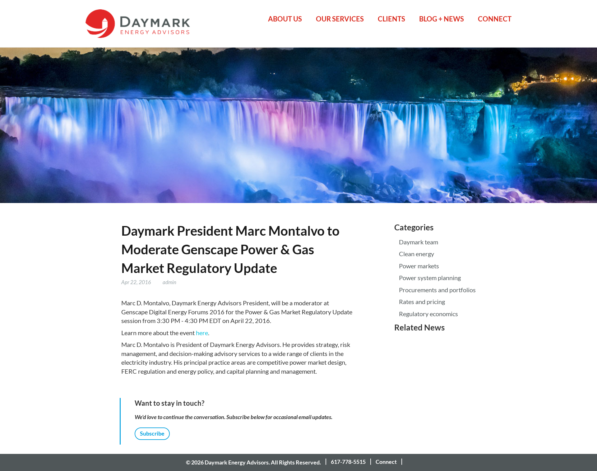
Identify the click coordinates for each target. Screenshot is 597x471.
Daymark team (418, 242)
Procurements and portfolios (437, 290)
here (202, 333)
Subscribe (152, 433)
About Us (285, 19)
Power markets (419, 266)
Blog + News (441, 19)
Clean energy (416, 254)
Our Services (340, 19)
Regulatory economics (428, 314)
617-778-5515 (348, 462)
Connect (494, 19)
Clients (391, 19)
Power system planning (430, 278)
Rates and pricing (422, 301)
